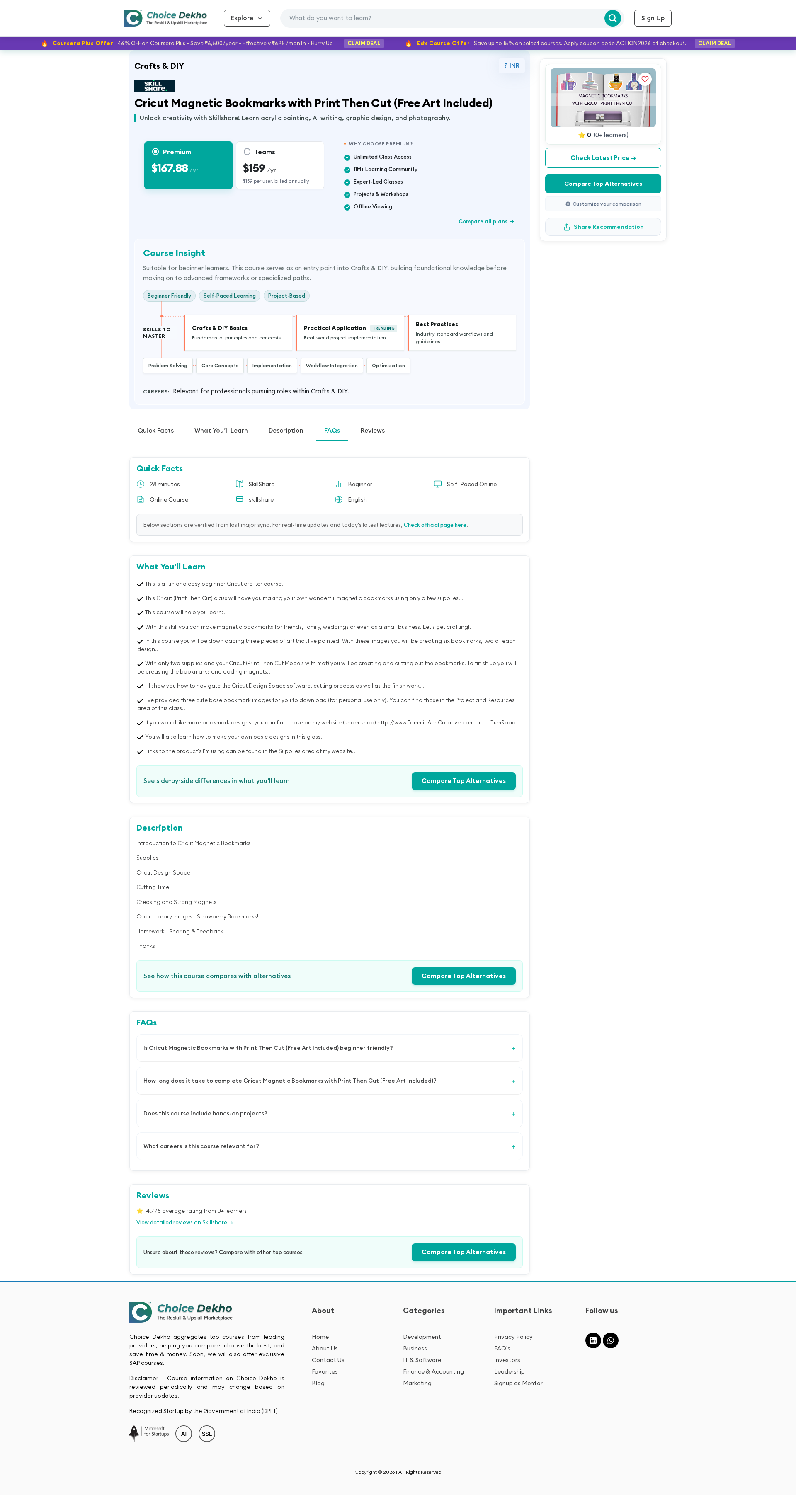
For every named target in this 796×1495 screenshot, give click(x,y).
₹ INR (511, 66)
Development (422, 1336)
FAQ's (502, 1348)
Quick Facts (156, 430)
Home (320, 1336)
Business (415, 1348)
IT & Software (422, 1360)
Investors (507, 1360)
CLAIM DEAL (364, 43)
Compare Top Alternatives (464, 781)
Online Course (169, 499)
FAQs (332, 430)
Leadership (509, 1371)
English (357, 499)
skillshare (261, 499)
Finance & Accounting (433, 1371)
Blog (318, 1383)
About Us (325, 1348)
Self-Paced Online (472, 484)
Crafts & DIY (159, 66)
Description (286, 430)
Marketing (417, 1383)
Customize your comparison (607, 204)
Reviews (373, 430)
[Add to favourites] (645, 79)
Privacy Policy (513, 1336)
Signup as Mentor (518, 1383)
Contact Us (328, 1360)
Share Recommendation (609, 226)
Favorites (325, 1371)
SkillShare (261, 484)
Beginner (360, 484)
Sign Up (653, 18)
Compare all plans (487, 221)
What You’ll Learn (221, 430)
